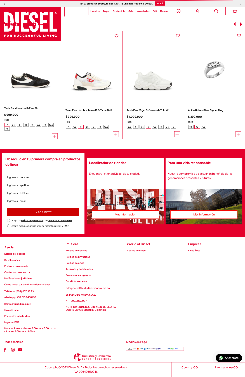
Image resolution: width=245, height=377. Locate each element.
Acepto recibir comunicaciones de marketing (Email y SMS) (40, 225)
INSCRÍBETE (43, 212)
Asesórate (231, 358)
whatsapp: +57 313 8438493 (20, 297)
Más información (125, 214)
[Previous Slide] (234, 24)
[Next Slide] (241, 24)
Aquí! (160, 3)
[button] (7, 125)
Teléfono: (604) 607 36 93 (19, 291)
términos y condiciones (60, 220)
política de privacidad (32, 220)
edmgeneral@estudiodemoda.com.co (88, 288)
